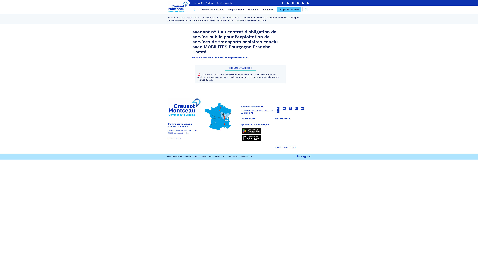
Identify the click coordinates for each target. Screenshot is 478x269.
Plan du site (233, 156)
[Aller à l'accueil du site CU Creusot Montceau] (178, 6)
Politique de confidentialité (213, 156)
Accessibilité (246, 156)
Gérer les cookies (174, 156)
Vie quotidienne (236, 9)
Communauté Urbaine (212, 9)
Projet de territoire (289, 9)
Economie (253, 9)
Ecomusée (268, 9)
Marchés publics (282, 118)
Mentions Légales (192, 156)
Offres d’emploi (248, 118)
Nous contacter (284, 148)
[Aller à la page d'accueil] (195, 10)
